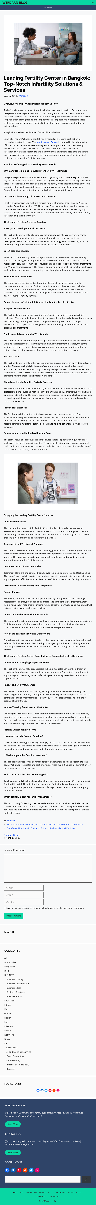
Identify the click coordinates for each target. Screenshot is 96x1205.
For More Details (12, 835)
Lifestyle (11, 820)
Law (6, 1022)
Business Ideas (13, 987)
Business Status (14, 996)
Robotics (10, 1068)
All (5, 958)
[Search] (86, 1179)
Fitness (7, 1004)
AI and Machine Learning (18, 1051)
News (7, 1039)
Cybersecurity (13, 1060)
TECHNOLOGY (11, 1047)
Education (9, 1000)
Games (7, 1013)
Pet (6, 1043)
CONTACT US (31, 1192)
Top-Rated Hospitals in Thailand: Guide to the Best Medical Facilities (41, 828)
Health (7, 1017)
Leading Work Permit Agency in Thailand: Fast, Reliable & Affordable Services (45, 824)
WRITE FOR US (45, 1192)
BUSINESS (9, 975)
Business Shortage (15, 992)
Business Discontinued (17, 983)
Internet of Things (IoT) (17, 1064)
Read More (13, 1124)
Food (6, 1009)
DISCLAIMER (60, 1192)
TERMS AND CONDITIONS (48, 1196)
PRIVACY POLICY (75, 1192)
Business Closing (14, 979)
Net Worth (9, 1034)
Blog (6, 970)
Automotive (10, 962)
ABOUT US (17, 1192)
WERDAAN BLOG (15, 2)
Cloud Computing (15, 1056)
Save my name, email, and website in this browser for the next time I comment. (45, 907)
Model (7, 1030)
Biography (9, 966)
